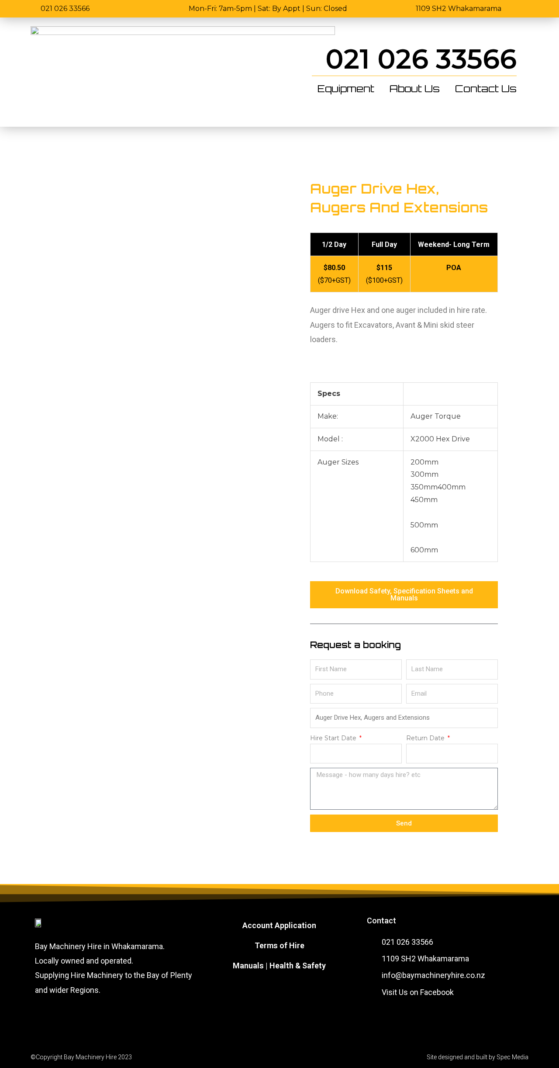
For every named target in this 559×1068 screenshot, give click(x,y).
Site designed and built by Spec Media (477, 1057)
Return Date (426, 738)
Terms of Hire (279, 945)
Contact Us (486, 88)
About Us (415, 88)
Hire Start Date (334, 738)
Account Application (279, 925)
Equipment (345, 88)
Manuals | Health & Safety (279, 965)
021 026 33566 (421, 59)
